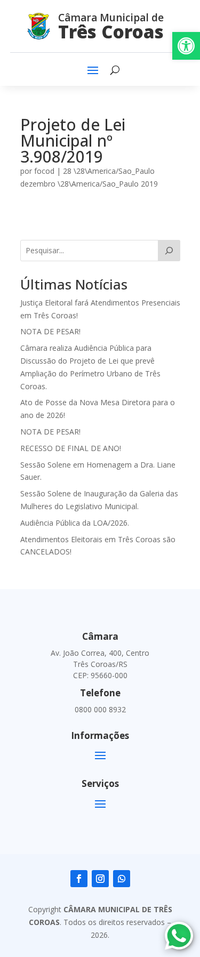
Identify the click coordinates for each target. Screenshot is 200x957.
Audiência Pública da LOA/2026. (74, 523)
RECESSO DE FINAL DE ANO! (70, 448)
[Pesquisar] (169, 250)
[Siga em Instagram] (100, 878)
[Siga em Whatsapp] (121, 878)
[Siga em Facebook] (78, 878)
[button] (186, 46)
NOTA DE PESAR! (50, 331)
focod (44, 171)
